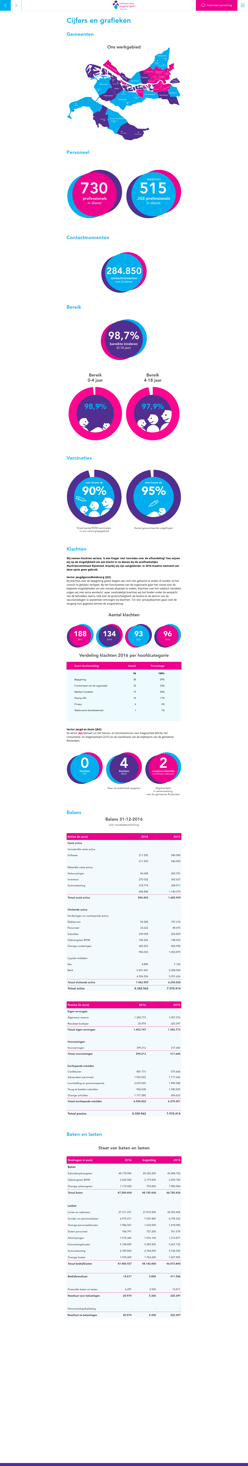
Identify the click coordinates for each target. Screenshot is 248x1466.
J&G (80, 733)
